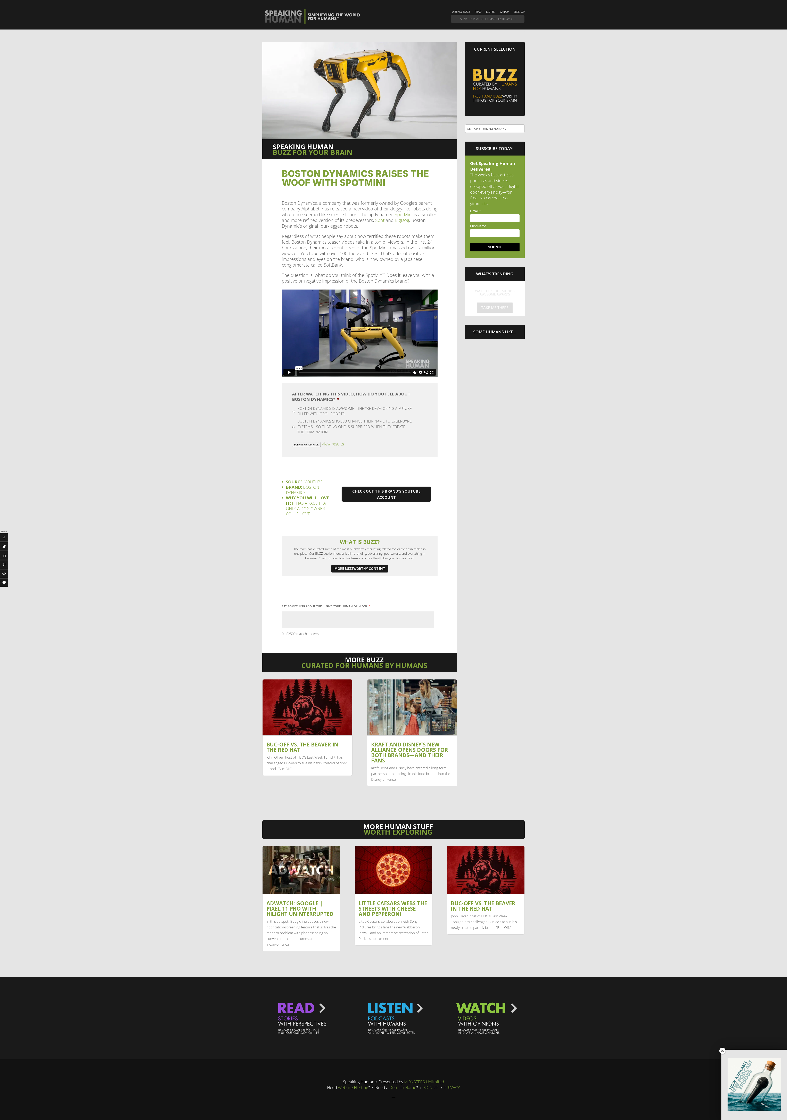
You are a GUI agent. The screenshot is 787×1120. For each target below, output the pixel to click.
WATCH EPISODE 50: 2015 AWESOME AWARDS (495, 290)
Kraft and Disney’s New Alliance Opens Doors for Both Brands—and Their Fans (409, 752)
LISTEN (490, 12)
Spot (379, 220)
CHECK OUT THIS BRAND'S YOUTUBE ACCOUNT (386, 494)
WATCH (504, 12)
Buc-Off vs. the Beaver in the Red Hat (302, 747)
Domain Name (402, 1087)
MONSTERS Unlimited (424, 1082)
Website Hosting (353, 1087)
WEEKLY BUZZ (461, 12)
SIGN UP (519, 12)
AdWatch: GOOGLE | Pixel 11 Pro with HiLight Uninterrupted (299, 909)
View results (333, 444)
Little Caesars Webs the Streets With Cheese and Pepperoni (393, 909)
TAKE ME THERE (494, 304)
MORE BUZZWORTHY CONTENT (359, 568)
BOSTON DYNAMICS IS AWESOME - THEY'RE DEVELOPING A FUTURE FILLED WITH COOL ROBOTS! (354, 411)
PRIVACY (452, 1087)
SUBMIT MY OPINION (306, 444)
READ (478, 12)
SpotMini (404, 214)
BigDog (402, 220)
